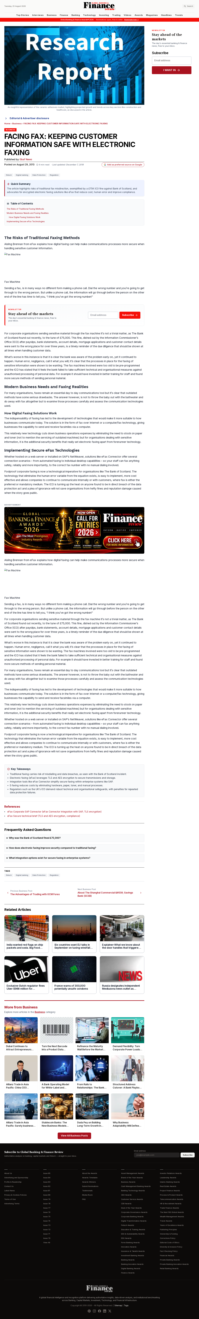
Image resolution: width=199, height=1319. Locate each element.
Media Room (87, 1195)
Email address (140, 1151)
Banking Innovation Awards (132, 1264)
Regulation (54, 175)
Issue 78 (46, 1204)
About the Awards (89, 1173)
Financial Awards (167, 1256)
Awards (139, 15)
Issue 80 (46, 1195)
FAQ (84, 1199)
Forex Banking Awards (130, 1243)
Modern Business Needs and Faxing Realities (28, 213)
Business (52, 15)
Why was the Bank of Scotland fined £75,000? (35, 838)
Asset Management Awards (132, 1173)
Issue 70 (46, 1238)
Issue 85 (46, 1173)
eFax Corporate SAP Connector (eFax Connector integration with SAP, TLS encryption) (54, 811)
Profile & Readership (13, 1182)
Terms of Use (10, 1199)
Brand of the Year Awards (132, 1178)
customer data (41, 350)
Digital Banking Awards (130, 1268)
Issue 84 (46, 1178)
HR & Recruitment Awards (170, 1204)
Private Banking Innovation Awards (174, 1264)
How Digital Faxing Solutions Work (24, 217)
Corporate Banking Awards (132, 1217)
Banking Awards (128, 1260)
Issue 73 (46, 1225)
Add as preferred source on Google (124, 165)
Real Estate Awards (168, 1186)
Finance (64, 15)
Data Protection (38, 175)
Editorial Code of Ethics (169, 1243)
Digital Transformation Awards (133, 1221)
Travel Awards (166, 1221)
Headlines (166, 15)
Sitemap (118, 1305)
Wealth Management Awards (172, 1217)
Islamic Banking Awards (170, 1182)
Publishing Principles (168, 1230)
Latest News (9, 1191)
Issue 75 (46, 1217)
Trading (116, 15)
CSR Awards (126, 1204)
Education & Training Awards (133, 1230)
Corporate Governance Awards (134, 1212)
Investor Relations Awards (171, 1173)
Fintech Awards (127, 1225)
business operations (67, 433)
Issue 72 (46, 1230)
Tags (126, 1305)
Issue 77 (46, 1208)
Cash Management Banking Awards (136, 1186)
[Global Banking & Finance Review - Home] (99, 6)
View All (46, 1243)
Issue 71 (46, 1234)
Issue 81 (46, 1191)
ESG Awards (126, 1238)
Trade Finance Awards (169, 1208)
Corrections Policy (167, 1238)
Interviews (38, 15)
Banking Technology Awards (133, 1191)
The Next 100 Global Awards (172, 1212)
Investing (104, 15)
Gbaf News (25, 159)
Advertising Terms (11, 1204)
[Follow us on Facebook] (99, 1311)
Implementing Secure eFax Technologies (26, 221)
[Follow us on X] (109, 1311)
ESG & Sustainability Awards (133, 1234)
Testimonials (87, 1191)
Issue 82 (46, 1186)
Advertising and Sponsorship (16, 1178)
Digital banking (22, 175)
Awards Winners (89, 1182)
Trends (179, 15)
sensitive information (16, 365)
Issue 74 (46, 1221)
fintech (9, 175)
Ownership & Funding (169, 1234)
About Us (8, 1173)
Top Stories (22, 15)
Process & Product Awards (171, 1195)
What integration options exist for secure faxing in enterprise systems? (49, 858)
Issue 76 (46, 1212)
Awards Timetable (89, 1178)
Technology (89, 15)
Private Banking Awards (170, 1260)
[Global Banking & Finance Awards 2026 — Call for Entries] (74, 530)
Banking (75, 15)
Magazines (152, 15)
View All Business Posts (74, 1135)
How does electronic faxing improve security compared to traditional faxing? (52, 848)
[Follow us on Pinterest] (89, 1311)
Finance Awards (128, 1273)
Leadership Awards (168, 1178)
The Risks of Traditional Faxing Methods (25, 209)
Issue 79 (46, 1199)
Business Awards (128, 1182)
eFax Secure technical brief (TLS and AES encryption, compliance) (43, 816)
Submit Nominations (90, 1186)
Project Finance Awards (170, 1191)
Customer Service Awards (132, 1199)
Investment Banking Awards (132, 1256)
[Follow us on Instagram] (94, 1311)
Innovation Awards (128, 1247)
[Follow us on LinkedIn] (104, 1311)
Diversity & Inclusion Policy (171, 1247)
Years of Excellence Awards (172, 1225)
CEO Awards (126, 1195)
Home (7, 124)
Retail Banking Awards (169, 1268)
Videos (127, 15)
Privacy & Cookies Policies (15, 1195)
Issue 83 (46, 1182)
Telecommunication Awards (171, 1199)
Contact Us (9, 1186)
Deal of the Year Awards (131, 1208)
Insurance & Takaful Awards (133, 1251)
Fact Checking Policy (168, 1251)
